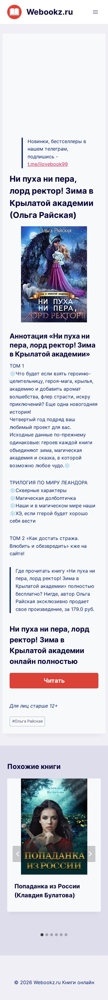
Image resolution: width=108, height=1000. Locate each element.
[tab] (42, 934)
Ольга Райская (27, 721)
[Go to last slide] (18, 854)
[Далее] (90, 854)
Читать (54, 680)
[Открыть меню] (95, 11)
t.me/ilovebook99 (48, 164)
